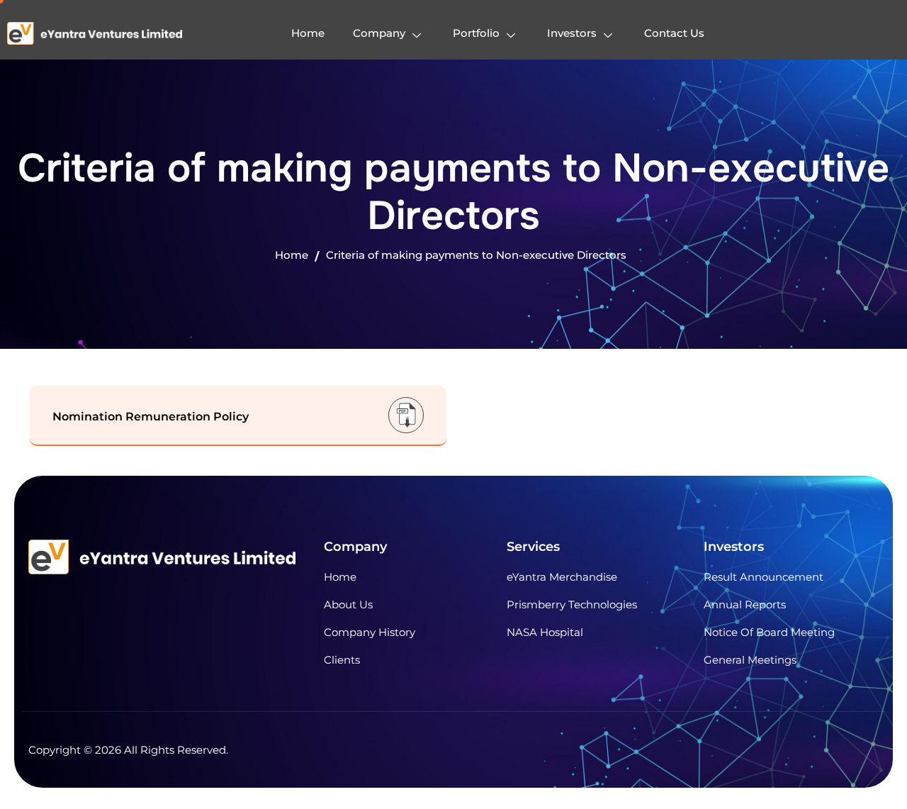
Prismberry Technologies (572, 604)
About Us (348, 604)
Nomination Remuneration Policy (150, 416)
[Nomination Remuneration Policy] (406, 415)
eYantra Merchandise (562, 577)
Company (379, 33)
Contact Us (674, 33)
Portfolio (476, 33)
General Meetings (750, 659)
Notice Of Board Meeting (769, 632)
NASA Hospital (545, 632)
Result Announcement (763, 577)
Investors (572, 33)
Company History (369, 632)
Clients (342, 659)
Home (308, 33)
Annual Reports (745, 604)
